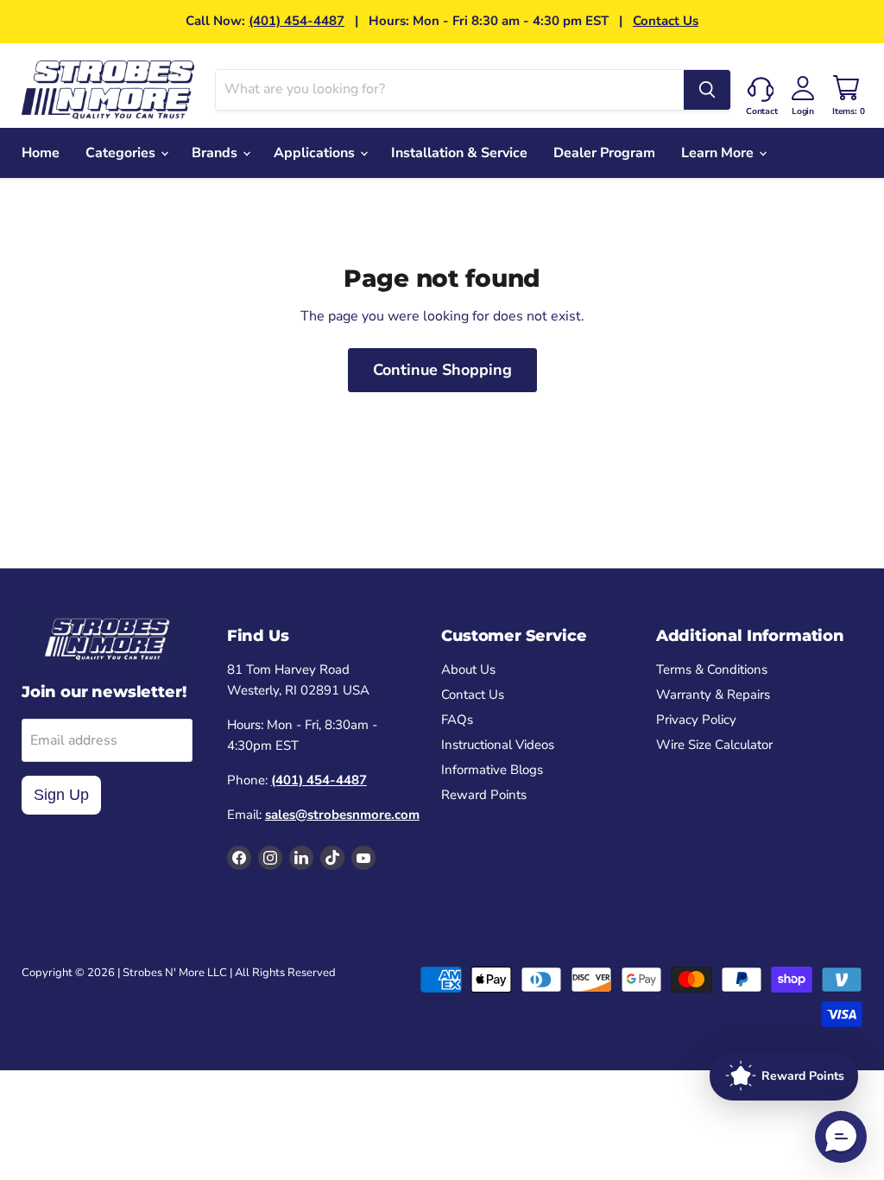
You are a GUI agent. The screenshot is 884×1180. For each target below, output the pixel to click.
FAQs (457, 719)
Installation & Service (459, 152)
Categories (122, 152)
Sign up (61, 794)
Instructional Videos (497, 744)
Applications (316, 152)
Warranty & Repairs (713, 694)
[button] (841, 1137)
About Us (468, 669)
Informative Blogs (492, 769)
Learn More (719, 152)
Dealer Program (604, 152)
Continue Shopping (442, 369)
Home (41, 152)
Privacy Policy (696, 719)
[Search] (707, 90)
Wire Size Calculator (714, 744)
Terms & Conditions (711, 669)
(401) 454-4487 (296, 20)
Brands (216, 152)
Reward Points (484, 794)
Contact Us (665, 20)
